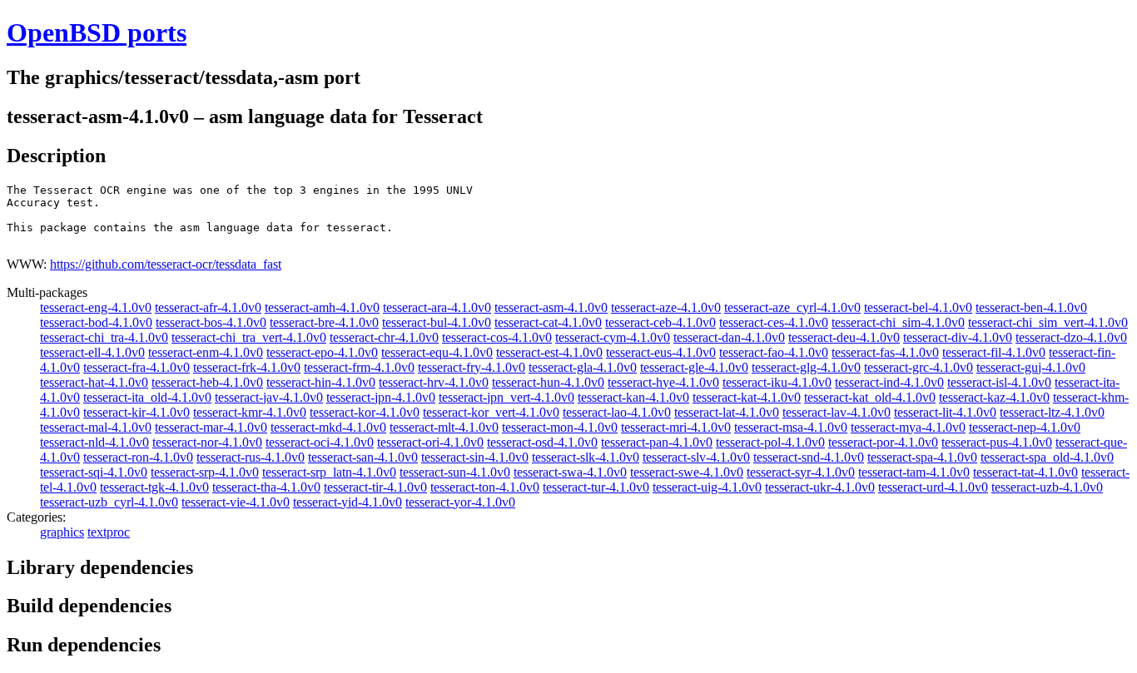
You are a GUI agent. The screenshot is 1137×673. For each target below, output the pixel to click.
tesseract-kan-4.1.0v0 (633, 397)
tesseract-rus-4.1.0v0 (250, 457)
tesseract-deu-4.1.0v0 (844, 337)
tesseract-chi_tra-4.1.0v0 (104, 337)
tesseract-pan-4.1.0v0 (656, 442)
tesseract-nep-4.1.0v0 (1024, 427)
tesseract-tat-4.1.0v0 (1025, 472)
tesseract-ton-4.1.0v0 (484, 487)
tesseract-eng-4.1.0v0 (95, 307)
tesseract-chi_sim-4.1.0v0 (898, 322)
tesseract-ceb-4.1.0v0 (660, 322)
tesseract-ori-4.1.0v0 (430, 442)
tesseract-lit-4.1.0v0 (945, 412)
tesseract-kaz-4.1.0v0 (994, 397)
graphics (62, 532)
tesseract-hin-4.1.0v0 (320, 382)
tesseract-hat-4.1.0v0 (94, 382)
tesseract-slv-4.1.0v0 (696, 457)
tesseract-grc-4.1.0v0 (918, 367)
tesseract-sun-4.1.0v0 (455, 472)
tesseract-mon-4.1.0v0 (560, 427)
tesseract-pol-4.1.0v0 (770, 442)
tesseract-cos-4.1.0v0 (497, 337)
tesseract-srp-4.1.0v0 (205, 472)
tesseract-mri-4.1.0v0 (676, 427)
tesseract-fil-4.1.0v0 (993, 352)
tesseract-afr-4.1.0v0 (208, 307)
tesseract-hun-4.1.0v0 (548, 382)
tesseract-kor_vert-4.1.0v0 (491, 412)
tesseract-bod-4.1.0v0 (96, 322)
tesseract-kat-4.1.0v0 (747, 397)
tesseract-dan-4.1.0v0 (729, 337)
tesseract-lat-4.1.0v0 (726, 412)
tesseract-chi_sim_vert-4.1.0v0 (1048, 322)
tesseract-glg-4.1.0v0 (806, 367)
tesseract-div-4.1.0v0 (957, 337)
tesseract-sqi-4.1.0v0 (93, 472)
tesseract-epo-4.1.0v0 (322, 352)
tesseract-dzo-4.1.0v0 (1071, 337)
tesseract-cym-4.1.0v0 (612, 337)
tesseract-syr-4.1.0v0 (801, 472)
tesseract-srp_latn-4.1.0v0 (329, 472)
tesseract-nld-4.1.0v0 (94, 442)
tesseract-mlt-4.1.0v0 (444, 427)
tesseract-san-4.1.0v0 (363, 457)
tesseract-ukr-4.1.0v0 (820, 487)
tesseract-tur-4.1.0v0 (596, 487)
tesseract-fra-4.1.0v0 (136, 367)
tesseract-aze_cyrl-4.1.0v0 (792, 307)
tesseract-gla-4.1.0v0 (583, 367)
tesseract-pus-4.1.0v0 (996, 442)
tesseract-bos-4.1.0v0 (211, 322)
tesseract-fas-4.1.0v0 (885, 352)
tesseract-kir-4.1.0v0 (136, 412)
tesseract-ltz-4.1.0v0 (1052, 412)
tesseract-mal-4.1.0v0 (95, 427)
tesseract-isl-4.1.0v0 (999, 382)
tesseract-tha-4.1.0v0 (266, 487)
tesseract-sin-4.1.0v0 (475, 457)
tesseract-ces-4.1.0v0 (773, 322)
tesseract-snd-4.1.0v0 (808, 457)
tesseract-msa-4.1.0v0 (790, 427)
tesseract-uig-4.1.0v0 (707, 487)
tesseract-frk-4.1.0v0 (246, 367)
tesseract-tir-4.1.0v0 (375, 487)
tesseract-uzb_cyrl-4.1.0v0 (109, 502)
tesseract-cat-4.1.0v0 (548, 322)
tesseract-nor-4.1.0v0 (207, 442)
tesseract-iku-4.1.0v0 (777, 382)
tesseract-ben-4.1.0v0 (1031, 307)
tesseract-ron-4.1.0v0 (138, 457)
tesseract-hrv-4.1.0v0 (434, 382)
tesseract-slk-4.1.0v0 (585, 457)
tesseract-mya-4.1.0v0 (908, 427)
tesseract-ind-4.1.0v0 (889, 382)
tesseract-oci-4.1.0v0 (320, 442)
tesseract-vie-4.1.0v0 (235, 502)
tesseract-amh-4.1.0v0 (322, 307)
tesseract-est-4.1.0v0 (549, 352)
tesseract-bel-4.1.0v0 (918, 307)
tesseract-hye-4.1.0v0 (663, 382)
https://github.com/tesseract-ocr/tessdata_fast (165, 264)
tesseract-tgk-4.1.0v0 (154, 487)
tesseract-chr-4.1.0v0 (384, 337)
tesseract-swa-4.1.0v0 (570, 472)
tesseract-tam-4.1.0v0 (914, 472)
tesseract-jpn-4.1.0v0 (380, 397)
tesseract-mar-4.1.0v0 (211, 427)
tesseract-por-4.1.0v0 (883, 442)
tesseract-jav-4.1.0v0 (269, 397)
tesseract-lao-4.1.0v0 (617, 412)
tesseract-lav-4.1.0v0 (836, 412)
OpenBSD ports (96, 32)
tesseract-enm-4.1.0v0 (205, 352)
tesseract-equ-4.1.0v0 (437, 352)
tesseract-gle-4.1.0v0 (694, 367)
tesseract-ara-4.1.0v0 (437, 307)
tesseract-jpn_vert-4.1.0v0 (506, 397)
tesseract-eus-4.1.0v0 (661, 352)
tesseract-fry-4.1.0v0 (471, 367)
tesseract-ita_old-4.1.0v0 (147, 397)
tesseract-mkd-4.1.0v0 (328, 427)
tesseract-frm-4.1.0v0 (359, 367)
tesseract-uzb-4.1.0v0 (1047, 487)
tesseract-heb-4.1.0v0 (207, 382)
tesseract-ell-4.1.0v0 (92, 352)
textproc (108, 532)
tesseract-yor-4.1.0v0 (460, 502)
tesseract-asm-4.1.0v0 (551, 307)
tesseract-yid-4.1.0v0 (347, 502)
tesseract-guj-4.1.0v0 (1030, 367)
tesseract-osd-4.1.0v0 (542, 442)
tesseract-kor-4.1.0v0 (365, 412)
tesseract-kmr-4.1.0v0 (249, 412)
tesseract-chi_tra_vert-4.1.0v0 (248, 337)
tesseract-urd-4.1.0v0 (933, 487)
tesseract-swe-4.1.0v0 (686, 472)
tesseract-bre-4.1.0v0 (324, 322)
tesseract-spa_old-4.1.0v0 (1047, 457)
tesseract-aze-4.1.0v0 (666, 307)
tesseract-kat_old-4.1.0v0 (870, 397)
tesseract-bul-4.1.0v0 (436, 322)
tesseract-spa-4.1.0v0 (922, 457)
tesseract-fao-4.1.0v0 (773, 352)
